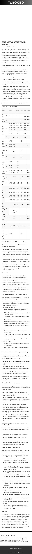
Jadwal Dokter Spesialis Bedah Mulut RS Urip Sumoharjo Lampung (14, 541)
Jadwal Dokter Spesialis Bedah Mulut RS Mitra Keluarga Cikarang (13, 538)
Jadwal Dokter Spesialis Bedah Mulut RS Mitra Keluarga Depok (13, 539)
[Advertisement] (16, 22)
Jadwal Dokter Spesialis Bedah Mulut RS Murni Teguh (11, 540)
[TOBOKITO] (16, 2)
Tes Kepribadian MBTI (5, 536)
